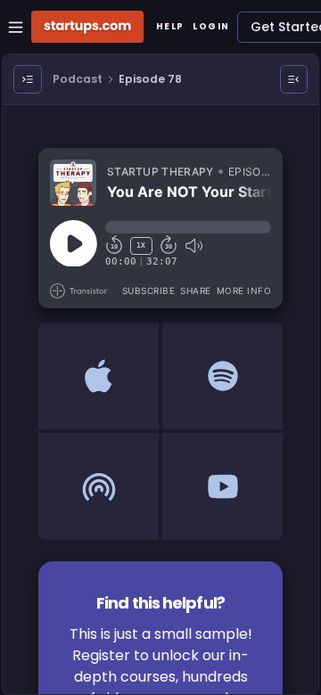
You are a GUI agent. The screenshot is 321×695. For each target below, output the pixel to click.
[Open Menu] (27, 79)
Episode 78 (150, 78)
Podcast (78, 78)
